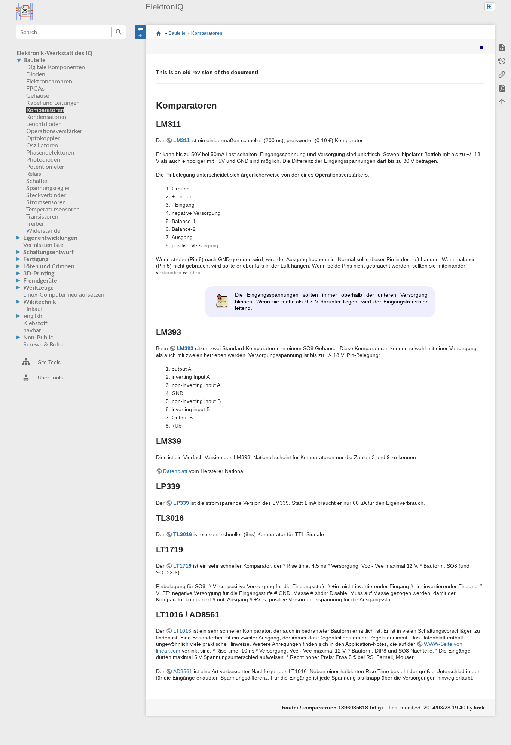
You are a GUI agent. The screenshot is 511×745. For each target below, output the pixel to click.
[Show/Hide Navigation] (140, 32)
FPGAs (35, 89)
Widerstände (43, 231)
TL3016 (182, 534)
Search (118, 32)
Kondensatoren (46, 117)
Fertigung (35, 259)
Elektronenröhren (49, 82)
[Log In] (489, 7)
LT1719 (182, 566)
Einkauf (33, 309)
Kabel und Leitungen (53, 103)
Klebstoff (35, 323)
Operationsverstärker (54, 131)
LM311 (181, 140)
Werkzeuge (38, 288)
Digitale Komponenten (55, 67)
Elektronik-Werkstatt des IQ (54, 53)
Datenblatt (175, 471)
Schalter (37, 181)
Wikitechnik (39, 302)
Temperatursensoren (53, 210)
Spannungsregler (48, 188)
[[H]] (24, 11)
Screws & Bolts (43, 345)
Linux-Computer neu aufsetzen (63, 295)
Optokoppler (43, 138)
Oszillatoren (42, 146)
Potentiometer (45, 167)
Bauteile (34, 60)
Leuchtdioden (44, 124)
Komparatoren (45, 110)
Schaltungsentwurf (48, 252)
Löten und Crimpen (48, 266)
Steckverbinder (46, 195)
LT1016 (182, 631)
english (33, 316)
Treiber (35, 224)
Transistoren (42, 217)
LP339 (181, 503)
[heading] (71, 362)
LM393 (185, 348)
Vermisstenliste (43, 245)
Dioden (35, 74)
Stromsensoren (46, 202)
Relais (33, 174)
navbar (32, 330)
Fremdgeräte (40, 281)
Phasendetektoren (50, 153)
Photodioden (43, 160)
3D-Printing (38, 274)
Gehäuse (37, 96)
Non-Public (38, 338)
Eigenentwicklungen (50, 238)
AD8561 (182, 671)
